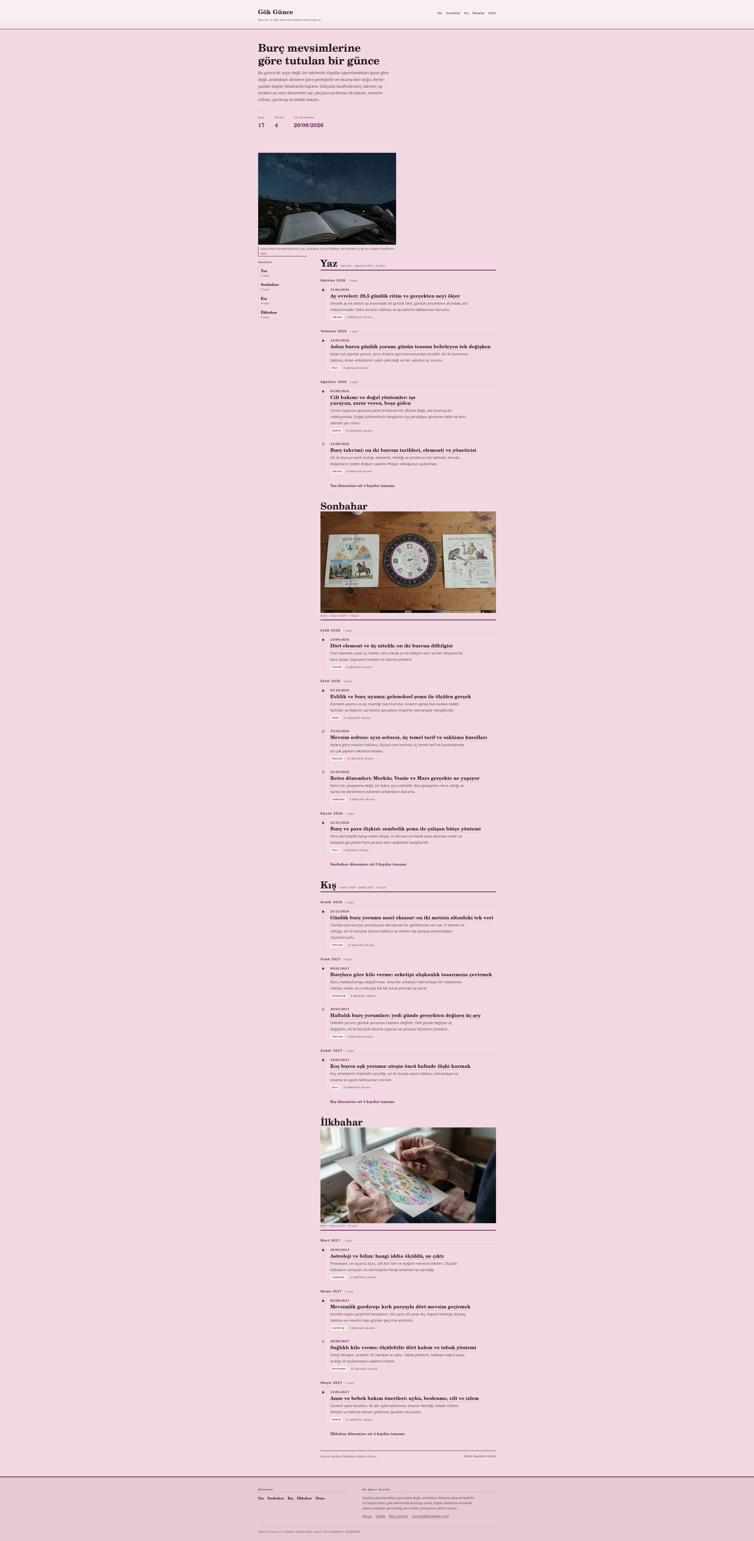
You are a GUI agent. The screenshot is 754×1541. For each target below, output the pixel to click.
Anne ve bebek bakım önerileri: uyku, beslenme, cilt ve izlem (404, 1398)
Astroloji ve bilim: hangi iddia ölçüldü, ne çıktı (387, 1255)
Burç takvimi (398, 1516)
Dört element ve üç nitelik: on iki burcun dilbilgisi (391, 645)
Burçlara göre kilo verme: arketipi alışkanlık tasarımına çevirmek (411, 974)
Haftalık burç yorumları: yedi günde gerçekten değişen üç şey (405, 1015)
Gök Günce (275, 11)
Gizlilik (380, 1516)
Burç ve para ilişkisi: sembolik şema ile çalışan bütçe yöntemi (405, 828)
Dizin (492, 13)
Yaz (439, 13)
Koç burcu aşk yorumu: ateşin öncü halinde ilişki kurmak (400, 1066)
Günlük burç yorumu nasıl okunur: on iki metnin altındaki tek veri (411, 917)
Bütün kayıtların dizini (480, 1456)
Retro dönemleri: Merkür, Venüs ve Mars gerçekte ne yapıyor (404, 778)
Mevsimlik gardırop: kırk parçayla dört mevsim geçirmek (400, 1306)
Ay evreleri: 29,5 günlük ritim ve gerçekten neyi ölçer (395, 295)
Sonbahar (453, 13)
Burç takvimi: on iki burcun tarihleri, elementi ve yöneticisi (403, 450)
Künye (367, 1516)
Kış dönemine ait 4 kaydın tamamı (362, 1101)
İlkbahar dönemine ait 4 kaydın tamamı (367, 1433)
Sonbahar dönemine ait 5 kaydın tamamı (368, 864)
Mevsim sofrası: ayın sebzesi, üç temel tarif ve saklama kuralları (408, 737)
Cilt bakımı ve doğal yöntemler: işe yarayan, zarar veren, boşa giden (373, 400)
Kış (466, 13)
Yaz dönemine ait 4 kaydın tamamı (362, 485)
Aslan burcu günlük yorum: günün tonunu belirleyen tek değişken (410, 346)
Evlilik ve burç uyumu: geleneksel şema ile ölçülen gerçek (400, 696)
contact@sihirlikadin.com (430, 1516)
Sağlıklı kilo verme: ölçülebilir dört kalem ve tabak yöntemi (403, 1347)
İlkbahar (479, 13)
